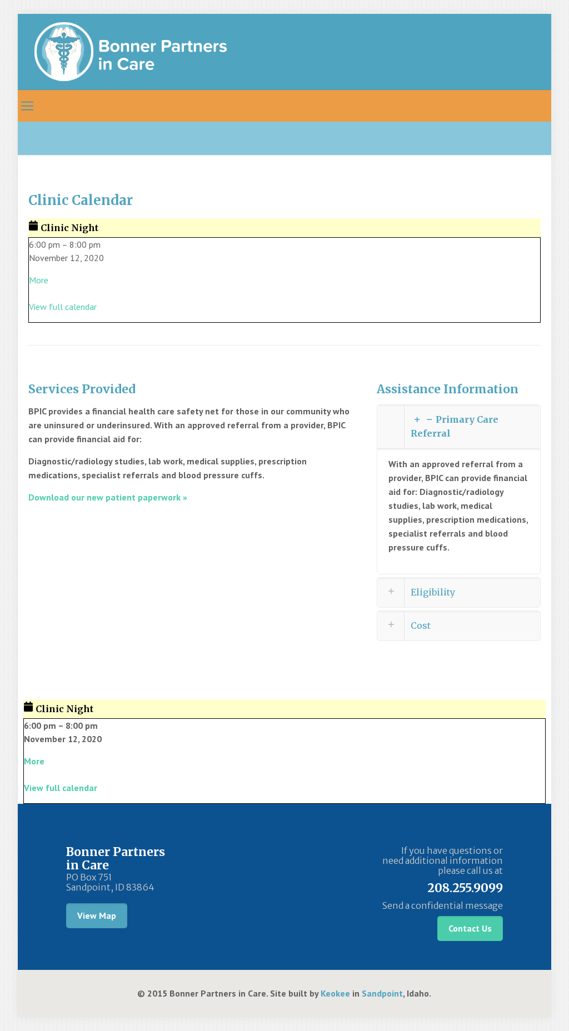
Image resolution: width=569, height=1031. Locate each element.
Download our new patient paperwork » (107, 497)
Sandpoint (382, 993)
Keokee (335, 993)
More (38, 280)
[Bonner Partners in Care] (130, 51)
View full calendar (63, 306)
